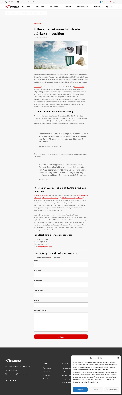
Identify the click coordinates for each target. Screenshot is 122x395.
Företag (36, 300)
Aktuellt (68, 7)
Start (8, 13)
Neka (96, 389)
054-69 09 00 (11, 2)
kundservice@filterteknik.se (28, 2)
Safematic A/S (79, 87)
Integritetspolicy (67, 379)
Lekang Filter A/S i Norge (50, 198)
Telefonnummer (39, 290)
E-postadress (38, 280)
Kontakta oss (66, 368)
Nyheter (37, 23)
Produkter (26, 7)
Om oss (97, 7)
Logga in (114, 2)
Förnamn (37, 260)
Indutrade (37, 87)
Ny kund (109, 7)
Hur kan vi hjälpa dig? (40, 310)
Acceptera (80, 389)
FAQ (63, 371)
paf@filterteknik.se (45, 246)
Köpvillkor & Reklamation (70, 375)
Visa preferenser (111, 389)
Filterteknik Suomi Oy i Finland (71, 198)
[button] (118, 358)
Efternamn (37, 270)
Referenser (54, 7)
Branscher (40, 7)
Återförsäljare (82, 7)
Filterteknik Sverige (40, 195)
